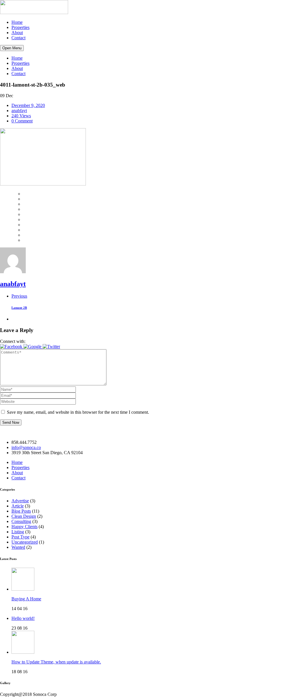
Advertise (20, 500)
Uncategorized (24, 542)
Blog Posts (21, 511)
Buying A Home (26, 598)
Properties (20, 27)
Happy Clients (24, 526)
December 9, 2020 (28, 105)
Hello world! (23, 618)
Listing (17, 531)
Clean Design (23, 516)
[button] (11, 346)
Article (17, 505)
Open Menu (11, 48)
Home (17, 22)
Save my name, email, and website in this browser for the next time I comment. (78, 412)
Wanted (18, 547)
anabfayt (19, 110)
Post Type (20, 536)
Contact (18, 37)
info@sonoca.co (26, 447)
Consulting (21, 521)
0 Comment (22, 120)
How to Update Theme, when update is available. (56, 661)
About (17, 32)
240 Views (21, 115)
